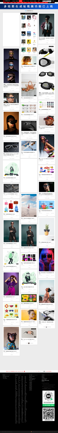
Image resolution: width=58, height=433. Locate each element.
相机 (16, 381)
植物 (25, 378)
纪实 (19, 393)
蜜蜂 (22, 399)
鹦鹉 (16, 388)
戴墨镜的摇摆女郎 (9, 296)
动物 (25, 377)
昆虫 (19, 378)
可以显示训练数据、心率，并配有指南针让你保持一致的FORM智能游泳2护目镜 (46, 94)
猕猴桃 (26, 400)
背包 (16, 408)
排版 (19, 404)
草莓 (19, 402)
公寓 (16, 398)
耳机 (25, 380)
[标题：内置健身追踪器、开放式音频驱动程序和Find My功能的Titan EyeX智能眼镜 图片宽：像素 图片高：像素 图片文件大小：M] (29, 126)
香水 (16, 397)
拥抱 (16, 400)
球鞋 (16, 402)
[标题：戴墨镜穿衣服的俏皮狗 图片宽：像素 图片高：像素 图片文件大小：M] (11, 338)
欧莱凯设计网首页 (32, 376)
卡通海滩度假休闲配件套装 (46, 174)
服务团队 (43, 377)
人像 (22, 385)
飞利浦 (23, 400)
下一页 (36, 371)
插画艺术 (32, 2)
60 (38, 1)
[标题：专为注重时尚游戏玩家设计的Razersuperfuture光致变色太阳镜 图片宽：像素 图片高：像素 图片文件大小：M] (46, 187)
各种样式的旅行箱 (9, 214)
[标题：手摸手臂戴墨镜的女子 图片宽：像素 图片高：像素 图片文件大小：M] (11, 231)
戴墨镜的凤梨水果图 (44, 242)
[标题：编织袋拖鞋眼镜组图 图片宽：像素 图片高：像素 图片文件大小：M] (29, 84)
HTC (19, 396)
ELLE (22, 395)
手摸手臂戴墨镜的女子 (10, 243)
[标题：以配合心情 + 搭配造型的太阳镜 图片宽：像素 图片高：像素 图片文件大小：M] (46, 315)
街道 (19, 389)
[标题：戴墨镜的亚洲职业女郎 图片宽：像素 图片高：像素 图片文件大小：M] (29, 235)
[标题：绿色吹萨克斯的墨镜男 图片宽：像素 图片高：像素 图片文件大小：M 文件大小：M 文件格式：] (11, 257)
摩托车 (26, 385)
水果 (16, 377)
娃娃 (16, 403)
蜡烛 (19, 407)
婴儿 (16, 380)
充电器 (26, 408)
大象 (25, 384)
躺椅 (19, 403)
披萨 (19, 385)
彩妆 (19, 377)
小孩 (25, 379)
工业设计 (39, 2)
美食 (16, 385)
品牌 (19, 384)
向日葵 (16, 389)
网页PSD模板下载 (32, 379)
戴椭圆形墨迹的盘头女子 (28, 321)
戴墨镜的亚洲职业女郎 (28, 247)
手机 (25, 390)
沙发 (22, 381)
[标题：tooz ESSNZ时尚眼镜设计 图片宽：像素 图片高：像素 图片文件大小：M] (11, 188)
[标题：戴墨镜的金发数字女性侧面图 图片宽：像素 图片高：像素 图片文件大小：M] (29, 60)
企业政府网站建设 (44, 378)
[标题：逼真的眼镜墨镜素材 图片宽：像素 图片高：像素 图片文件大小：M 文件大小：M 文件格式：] (46, 104)
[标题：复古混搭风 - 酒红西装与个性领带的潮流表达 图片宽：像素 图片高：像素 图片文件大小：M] (46, 25)
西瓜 (22, 394)
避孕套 (16, 383)
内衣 (25, 381)
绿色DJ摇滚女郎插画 (9, 177)
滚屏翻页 (49, 2)
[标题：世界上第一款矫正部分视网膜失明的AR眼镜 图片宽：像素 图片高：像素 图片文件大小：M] (11, 98)
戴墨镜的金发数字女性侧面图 (29, 66)
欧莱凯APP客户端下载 (45, 380)
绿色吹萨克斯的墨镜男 (10, 266)
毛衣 (19, 401)
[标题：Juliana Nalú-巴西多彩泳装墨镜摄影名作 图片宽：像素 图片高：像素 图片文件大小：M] (46, 145)
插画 (16, 386)
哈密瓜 (16, 394)
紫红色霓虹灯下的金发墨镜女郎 (46, 272)
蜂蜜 (19, 395)
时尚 (19, 391)
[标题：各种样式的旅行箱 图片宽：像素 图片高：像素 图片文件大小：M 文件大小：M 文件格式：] (11, 206)
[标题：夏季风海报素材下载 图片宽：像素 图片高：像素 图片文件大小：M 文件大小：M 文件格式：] (29, 298)
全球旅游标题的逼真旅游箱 (46, 210)
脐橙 (16, 401)
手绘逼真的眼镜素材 (27, 114)
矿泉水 (16, 392)
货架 (19, 398)
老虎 (25, 376)
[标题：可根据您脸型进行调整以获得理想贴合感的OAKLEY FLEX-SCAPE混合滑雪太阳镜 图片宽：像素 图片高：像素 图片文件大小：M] (11, 66)
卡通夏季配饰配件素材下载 (10, 319)
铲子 (22, 406)
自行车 (19, 380)
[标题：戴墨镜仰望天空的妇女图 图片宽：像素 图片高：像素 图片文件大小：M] (46, 291)
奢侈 (22, 391)
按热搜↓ (11, 2)
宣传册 (26, 382)
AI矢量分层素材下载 (32, 378)
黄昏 (16, 407)
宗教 (25, 387)
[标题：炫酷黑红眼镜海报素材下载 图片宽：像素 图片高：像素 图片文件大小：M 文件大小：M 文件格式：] (29, 258)
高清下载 (46, 2)
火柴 (22, 404)
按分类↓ (5, 2)
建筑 (22, 379)
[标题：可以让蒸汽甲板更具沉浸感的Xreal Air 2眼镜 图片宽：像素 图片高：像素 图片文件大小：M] (46, 120)
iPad (22, 396)
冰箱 (25, 389)
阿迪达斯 (26, 401)
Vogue (25, 395)
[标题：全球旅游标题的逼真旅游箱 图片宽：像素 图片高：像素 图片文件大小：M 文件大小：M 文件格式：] (46, 205)
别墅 (22, 393)
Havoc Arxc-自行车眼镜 (28, 339)
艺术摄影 (22, 2)
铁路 (25, 398)
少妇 (22, 387)
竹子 (19, 397)
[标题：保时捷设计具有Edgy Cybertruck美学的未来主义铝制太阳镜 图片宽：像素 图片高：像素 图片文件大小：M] (11, 147)
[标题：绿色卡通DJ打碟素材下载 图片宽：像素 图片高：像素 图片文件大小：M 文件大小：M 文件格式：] (29, 278)
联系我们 (43, 381)
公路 (22, 389)
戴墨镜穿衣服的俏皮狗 (10, 351)
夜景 (25, 397)
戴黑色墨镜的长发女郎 (10, 136)
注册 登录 (53, 2)
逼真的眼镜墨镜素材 (44, 109)
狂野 (16, 387)
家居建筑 (35, 2)
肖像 (25, 392)
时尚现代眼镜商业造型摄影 (28, 152)
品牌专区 (42, 2)
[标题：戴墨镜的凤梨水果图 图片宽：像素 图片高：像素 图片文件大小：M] (46, 229)
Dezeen (23, 405)
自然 (22, 384)
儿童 (19, 400)
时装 (22, 376)
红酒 (19, 392)
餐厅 (16, 405)
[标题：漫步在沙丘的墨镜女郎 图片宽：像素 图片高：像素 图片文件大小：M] (29, 205)
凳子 (25, 391)
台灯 (25, 406)
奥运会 (26, 394)
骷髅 (22, 408)
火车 (25, 404)
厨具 (22, 407)
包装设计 (25, 2)
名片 (22, 382)
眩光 (22, 383)
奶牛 (16, 406)
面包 (25, 388)
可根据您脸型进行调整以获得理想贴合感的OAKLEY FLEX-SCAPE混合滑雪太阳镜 (11, 85)
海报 (16, 404)
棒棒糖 (19, 405)
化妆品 (16, 391)
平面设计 (18, 2)
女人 (16, 376)
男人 (19, 387)
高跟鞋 (26, 393)
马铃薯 (16, 395)
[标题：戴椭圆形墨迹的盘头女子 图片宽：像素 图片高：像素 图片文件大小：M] (29, 315)
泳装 (25, 407)
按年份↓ (15, 2)
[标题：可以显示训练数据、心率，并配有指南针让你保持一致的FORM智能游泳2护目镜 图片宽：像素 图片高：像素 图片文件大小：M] (46, 68)
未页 (39, 371)
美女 (16, 379)
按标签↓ (8, 2)
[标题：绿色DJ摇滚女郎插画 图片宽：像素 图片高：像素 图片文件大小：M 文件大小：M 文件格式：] (11, 168)
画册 (22, 392)
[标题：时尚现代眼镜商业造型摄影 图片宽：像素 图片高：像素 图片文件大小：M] (29, 146)
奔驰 (25, 396)
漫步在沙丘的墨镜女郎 (28, 218)
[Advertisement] (11, 30)
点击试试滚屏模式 (48, 371)
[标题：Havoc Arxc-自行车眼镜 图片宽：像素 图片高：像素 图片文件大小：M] (29, 333)
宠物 (25, 403)
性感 (16, 382)
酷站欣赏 (30, 377)
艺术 (19, 386)
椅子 (22, 380)
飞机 (19, 382)
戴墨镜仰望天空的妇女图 (45, 304)
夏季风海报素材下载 (27, 303)
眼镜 (22, 402)
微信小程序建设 (44, 379)
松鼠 (19, 394)
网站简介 (43, 376)
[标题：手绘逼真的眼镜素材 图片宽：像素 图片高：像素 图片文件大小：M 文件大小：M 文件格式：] (29, 108)
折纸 (25, 405)
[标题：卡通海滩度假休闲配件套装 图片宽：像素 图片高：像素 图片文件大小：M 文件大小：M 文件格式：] (46, 169)
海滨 (22, 397)
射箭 (16, 399)
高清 (22, 386)
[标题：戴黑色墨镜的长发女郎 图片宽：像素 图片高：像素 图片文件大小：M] (11, 123)
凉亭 (22, 398)
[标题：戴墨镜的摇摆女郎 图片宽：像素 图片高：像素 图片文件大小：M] (11, 283)
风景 (22, 377)
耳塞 (25, 402)
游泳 (19, 399)
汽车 (19, 376)
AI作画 (29, 2)
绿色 (22, 378)
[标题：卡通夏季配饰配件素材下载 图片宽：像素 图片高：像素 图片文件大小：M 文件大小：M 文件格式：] (11, 310)
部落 (16, 396)
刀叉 (19, 408)
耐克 (22, 401)
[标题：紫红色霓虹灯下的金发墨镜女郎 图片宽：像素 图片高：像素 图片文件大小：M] (46, 259)
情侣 (25, 399)
